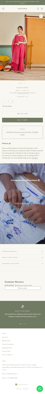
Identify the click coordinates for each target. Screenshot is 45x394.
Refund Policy (6, 341)
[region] (22, 312)
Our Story (5, 337)
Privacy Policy (6, 351)
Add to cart (22, 114)
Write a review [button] (22, 288)
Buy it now (22, 120)
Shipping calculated (23, 93)
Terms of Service (7, 355)
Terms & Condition (8, 344)
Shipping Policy (7, 348)
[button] (7, 106)
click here (35, 158)
